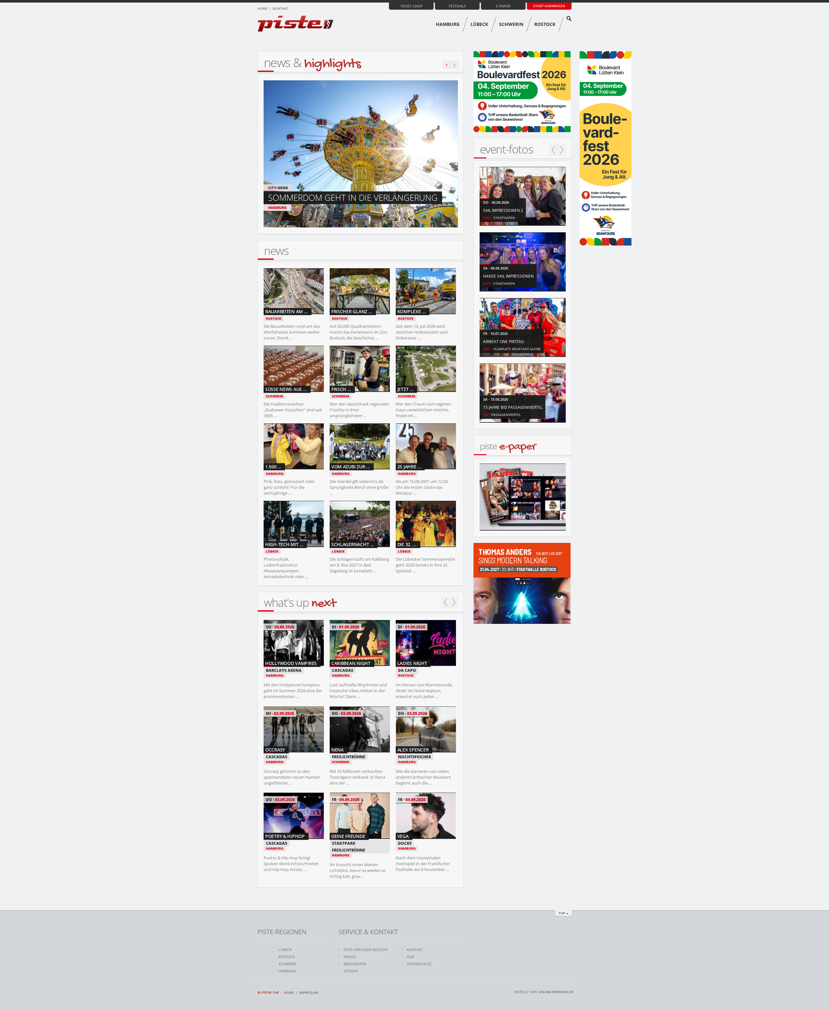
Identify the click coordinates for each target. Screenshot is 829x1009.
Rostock (544, 24)
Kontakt (280, 8)
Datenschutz (419, 963)
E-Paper (503, 6)
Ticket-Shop (411, 6)
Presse (350, 956)
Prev (445, 602)
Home (262, 8)
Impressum (308, 992)
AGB (410, 956)
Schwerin (511, 24)
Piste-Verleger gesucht (366, 949)
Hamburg (448, 24)
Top (562, 913)
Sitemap (351, 971)
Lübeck (479, 24)
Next (454, 602)
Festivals (457, 6)
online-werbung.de (556, 992)
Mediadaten (355, 963)
